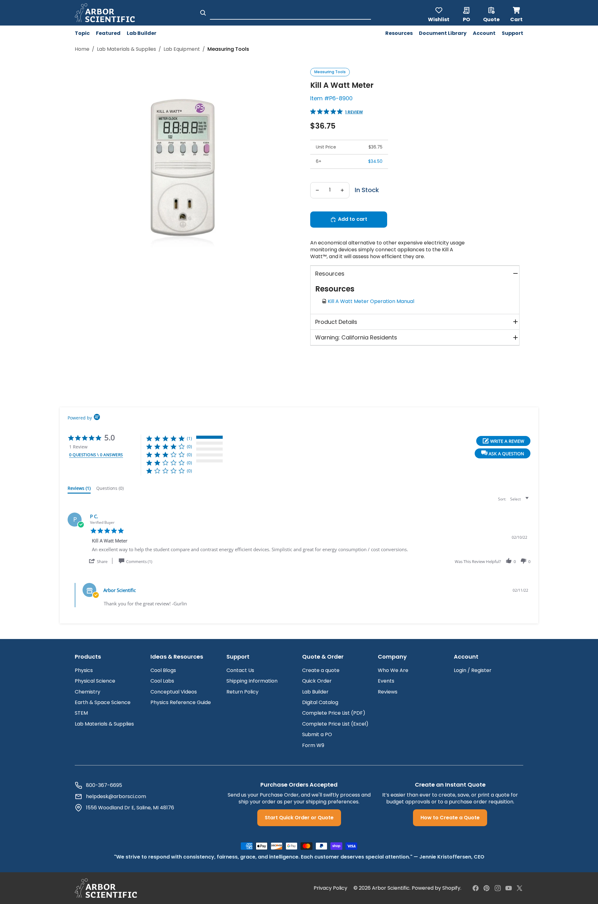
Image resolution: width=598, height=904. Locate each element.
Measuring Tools (330, 71)
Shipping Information (252, 680)
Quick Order (317, 680)
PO (466, 19)
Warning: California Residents (356, 337)
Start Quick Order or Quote (299, 817)
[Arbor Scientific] (106, 888)
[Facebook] (475, 888)
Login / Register (472, 670)
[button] (502, 453)
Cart (516, 12)
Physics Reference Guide (180, 702)
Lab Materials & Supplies (126, 49)
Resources (329, 273)
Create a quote (320, 670)
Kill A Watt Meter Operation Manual (372, 301)
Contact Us (240, 670)
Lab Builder (315, 691)
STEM (81, 713)
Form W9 (313, 745)
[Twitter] (519, 888)
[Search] (203, 13)
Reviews (387, 691)
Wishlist (438, 19)
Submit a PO (317, 734)
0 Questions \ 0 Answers (96, 454)
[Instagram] (497, 888)
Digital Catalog (320, 702)
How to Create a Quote (450, 817)
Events (386, 680)
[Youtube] (508, 888)
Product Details (336, 322)
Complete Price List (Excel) (335, 723)
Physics (84, 670)
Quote (491, 19)
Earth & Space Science (103, 702)
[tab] (79, 489)
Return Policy (242, 691)
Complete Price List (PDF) (333, 713)
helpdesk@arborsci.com (116, 796)
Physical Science (95, 680)
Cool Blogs (163, 670)
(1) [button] (189, 438)
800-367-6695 (104, 785)
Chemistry (87, 691)
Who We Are (393, 670)
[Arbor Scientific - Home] (105, 12)
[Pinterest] (486, 888)
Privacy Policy (330, 888)
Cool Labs (162, 680)
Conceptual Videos (173, 691)
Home (82, 49)
